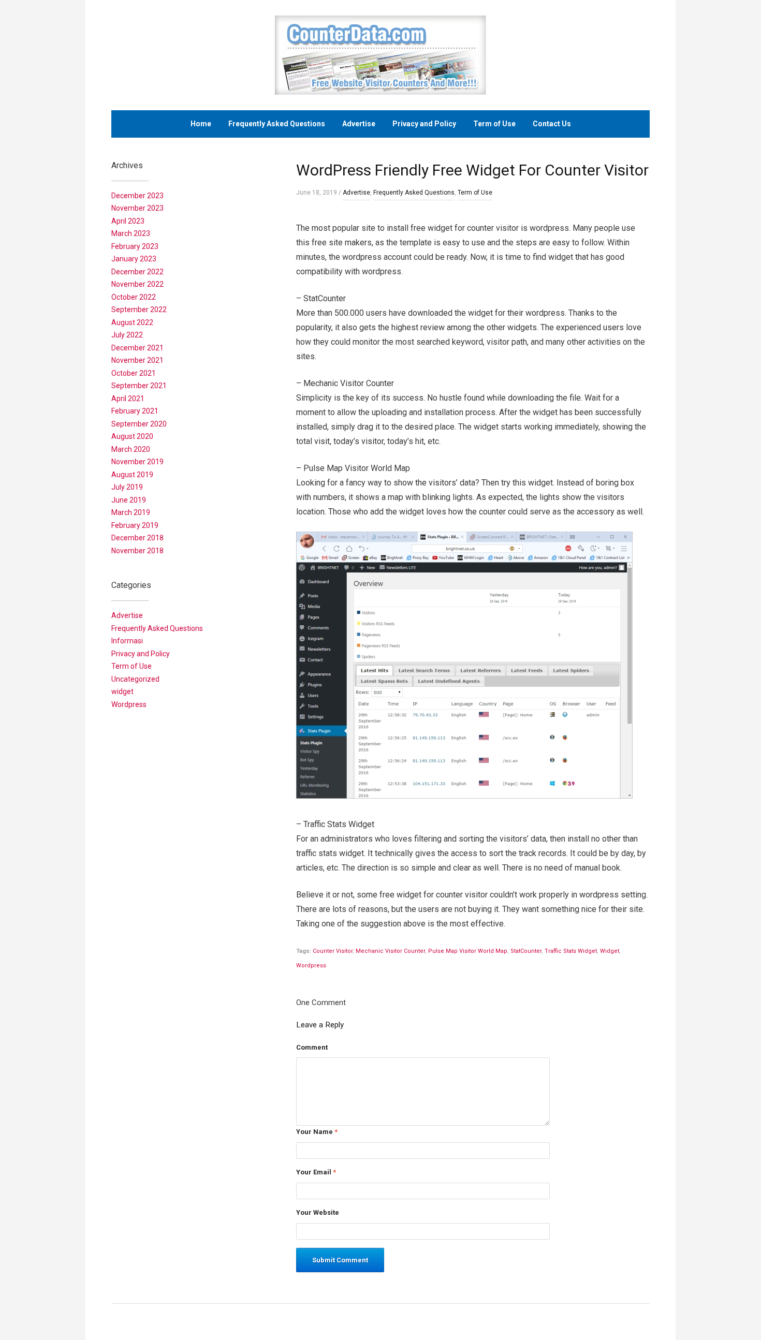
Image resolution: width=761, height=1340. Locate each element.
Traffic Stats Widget (571, 951)
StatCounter (526, 951)
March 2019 (130, 512)
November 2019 (137, 462)
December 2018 (137, 538)
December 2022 (137, 272)
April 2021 (127, 398)
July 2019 (127, 487)
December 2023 (137, 196)
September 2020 (139, 424)
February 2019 (134, 525)
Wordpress (311, 965)
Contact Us (552, 124)
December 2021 (137, 348)
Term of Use (494, 124)
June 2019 (128, 500)
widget (122, 691)
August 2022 (132, 322)
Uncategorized (135, 679)
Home (201, 124)
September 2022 (139, 309)
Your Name (317, 1132)
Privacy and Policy (424, 124)
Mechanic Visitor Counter (390, 951)
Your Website (317, 1212)
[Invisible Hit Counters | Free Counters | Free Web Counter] (380, 54)
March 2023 (130, 233)
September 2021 (139, 385)
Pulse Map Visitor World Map (467, 951)
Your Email (316, 1172)
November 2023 (137, 208)
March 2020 (130, 449)
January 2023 (133, 259)
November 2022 (137, 284)
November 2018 (137, 551)
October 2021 (133, 373)
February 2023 (134, 246)
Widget (609, 951)
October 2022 (133, 297)
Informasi (127, 641)
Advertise (358, 124)
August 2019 (132, 474)
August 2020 (132, 436)
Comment (312, 1047)
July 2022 (127, 335)
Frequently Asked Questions (276, 124)
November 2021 (137, 360)
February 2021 (134, 411)
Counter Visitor (333, 951)
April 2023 (127, 221)
